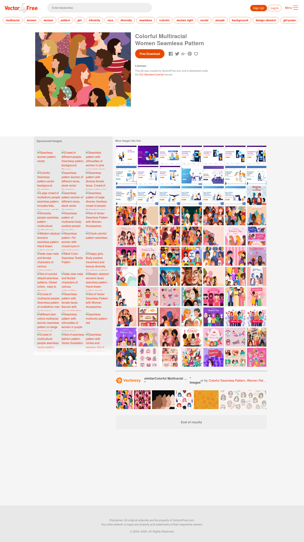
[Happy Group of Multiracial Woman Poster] (192, 316)
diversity (126, 20)
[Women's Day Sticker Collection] (170, 296)
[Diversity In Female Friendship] (235, 296)
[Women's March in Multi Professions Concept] (192, 357)
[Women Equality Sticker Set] (148, 296)
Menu (288, 8)
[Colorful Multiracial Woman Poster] (192, 296)
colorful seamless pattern (227, 380)
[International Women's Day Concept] (213, 357)
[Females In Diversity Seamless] (235, 276)
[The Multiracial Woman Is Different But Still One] (192, 215)
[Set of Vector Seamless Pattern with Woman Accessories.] (97, 220)
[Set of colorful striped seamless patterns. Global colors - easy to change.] (48, 281)
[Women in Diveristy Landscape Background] (148, 215)
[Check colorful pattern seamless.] (97, 240)
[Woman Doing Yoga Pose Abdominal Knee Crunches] (235, 195)
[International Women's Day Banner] (256, 236)
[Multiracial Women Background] (213, 276)
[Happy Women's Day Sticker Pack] (148, 357)
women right (185, 20)
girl (79, 20)
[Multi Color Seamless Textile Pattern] (73, 261)
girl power (289, 20)
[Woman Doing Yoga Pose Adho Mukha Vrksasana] (148, 195)
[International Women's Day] (235, 236)
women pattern (258, 380)
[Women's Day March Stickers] (235, 337)
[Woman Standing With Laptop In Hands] (126, 175)
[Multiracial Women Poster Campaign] (256, 276)
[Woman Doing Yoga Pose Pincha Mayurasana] (170, 195)
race (110, 20)
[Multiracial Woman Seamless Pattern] (170, 236)
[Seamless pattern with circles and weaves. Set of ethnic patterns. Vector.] (97, 341)
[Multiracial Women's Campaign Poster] (256, 215)
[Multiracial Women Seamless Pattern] (235, 215)
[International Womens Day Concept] (213, 316)
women (31, 20)
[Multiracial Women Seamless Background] (213, 256)
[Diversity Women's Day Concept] (148, 337)
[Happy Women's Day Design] (170, 316)
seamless (145, 20)
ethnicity (94, 20)
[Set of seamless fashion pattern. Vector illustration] (73, 341)
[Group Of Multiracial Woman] (170, 256)
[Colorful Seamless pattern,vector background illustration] (48, 180)
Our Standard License (151, 74)
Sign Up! (258, 8)
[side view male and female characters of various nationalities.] (48, 261)
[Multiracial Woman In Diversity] (235, 256)
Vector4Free (21, 8)
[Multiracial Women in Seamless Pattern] (213, 215)
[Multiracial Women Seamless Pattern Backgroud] (126, 215)
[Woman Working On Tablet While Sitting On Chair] (235, 175)
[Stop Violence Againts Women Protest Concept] (256, 337)
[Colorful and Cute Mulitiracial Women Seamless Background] (148, 236)
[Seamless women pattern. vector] (48, 159)
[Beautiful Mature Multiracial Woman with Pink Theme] (126, 256)
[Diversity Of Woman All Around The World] (192, 276)
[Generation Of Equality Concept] (170, 276)
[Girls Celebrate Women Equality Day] (213, 296)
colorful (164, 20)
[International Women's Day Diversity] (213, 337)
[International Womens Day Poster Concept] (170, 337)
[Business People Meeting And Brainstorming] (213, 175)
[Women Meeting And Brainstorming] (148, 155)
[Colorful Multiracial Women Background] (126, 296)
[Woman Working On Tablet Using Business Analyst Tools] (126, 195)
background (240, 20)
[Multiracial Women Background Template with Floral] (213, 236)
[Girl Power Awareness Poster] (170, 215)
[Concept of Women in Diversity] (256, 195)
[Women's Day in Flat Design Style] (126, 337)
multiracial (13, 20)
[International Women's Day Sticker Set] (256, 357)
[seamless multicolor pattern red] (97, 321)
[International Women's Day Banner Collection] (170, 357)
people (220, 20)
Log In (274, 8)
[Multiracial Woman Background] (126, 276)
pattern (65, 20)
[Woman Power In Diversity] (192, 256)
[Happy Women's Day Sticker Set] (235, 357)
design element (266, 20)
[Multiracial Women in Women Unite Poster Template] (126, 316)
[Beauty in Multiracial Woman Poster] (256, 256)
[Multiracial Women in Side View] (148, 276)
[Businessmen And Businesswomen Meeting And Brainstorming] (192, 175)
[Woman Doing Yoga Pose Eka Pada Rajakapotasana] (192, 195)
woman (48, 20)
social (204, 20)
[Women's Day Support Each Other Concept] (256, 296)
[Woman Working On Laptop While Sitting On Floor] (256, 175)
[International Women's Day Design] (126, 236)
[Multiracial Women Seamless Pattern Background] (126, 357)
